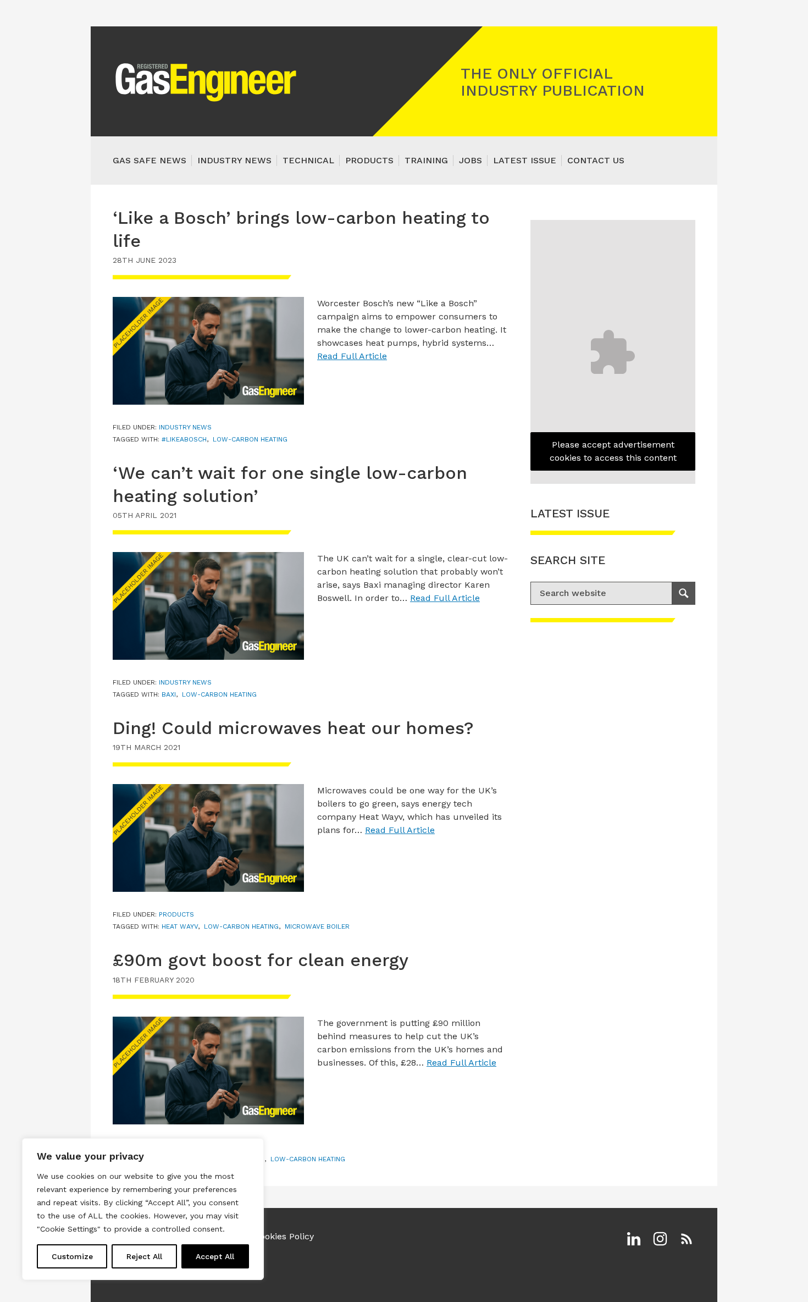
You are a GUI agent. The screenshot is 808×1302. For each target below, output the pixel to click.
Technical (308, 160)
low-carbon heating (250, 439)
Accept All (215, 1256)
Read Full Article (352, 356)
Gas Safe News (149, 160)
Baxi (169, 694)
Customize (72, 1256)
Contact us (595, 160)
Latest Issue (524, 160)
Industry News (234, 160)
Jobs (470, 160)
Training (426, 160)
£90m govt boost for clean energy (260, 960)
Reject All (144, 1256)
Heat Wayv (180, 926)
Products (369, 160)
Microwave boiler (317, 926)
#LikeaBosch (184, 439)
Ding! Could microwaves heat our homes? (293, 728)
